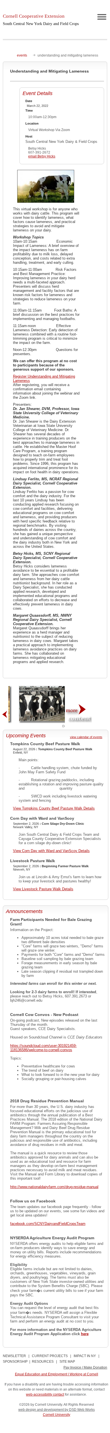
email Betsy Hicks (41, 156)
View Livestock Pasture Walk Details (43, 889)
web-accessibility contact (45, 1394)
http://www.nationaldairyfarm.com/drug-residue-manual (54, 1187)
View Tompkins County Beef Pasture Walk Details (54, 808)
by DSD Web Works (80, 1410)
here (85, 1334)
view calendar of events (86, 737)
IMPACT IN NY (85, 1356)
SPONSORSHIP (15, 1362)
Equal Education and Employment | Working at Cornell (56, 1374)
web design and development (41, 1410)
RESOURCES (43, 1362)
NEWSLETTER (14, 1356)
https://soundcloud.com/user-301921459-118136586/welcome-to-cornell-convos (43, 1048)
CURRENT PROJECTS (50, 1356)
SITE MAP (67, 1362)
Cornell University (56, 1415)
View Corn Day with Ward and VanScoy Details (51, 851)
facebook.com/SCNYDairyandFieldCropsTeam (47, 1224)
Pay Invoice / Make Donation (85, 1367)
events (22, 55)
